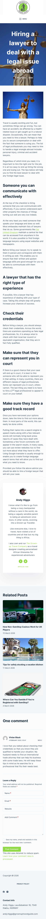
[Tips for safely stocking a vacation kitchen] (23, 649)
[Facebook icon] (20, 561)
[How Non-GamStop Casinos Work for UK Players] (23, 611)
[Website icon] (25, 561)
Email (8, 801)
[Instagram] (7, 892)
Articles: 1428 (23, 567)
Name (8, 793)
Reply (40, 740)
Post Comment (11, 849)
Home (31, 78)
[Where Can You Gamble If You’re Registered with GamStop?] (23, 684)
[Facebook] (4, 892)
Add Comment (11, 817)
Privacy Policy (23, 884)
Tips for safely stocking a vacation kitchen (23, 664)
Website (8, 809)
